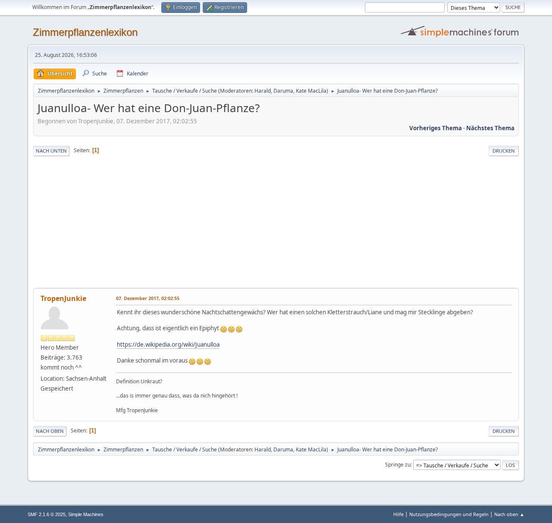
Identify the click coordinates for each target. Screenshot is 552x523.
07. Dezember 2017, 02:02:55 (147, 298)
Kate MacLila (311, 90)
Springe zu (398, 464)
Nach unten (51, 150)
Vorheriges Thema (435, 128)
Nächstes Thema (490, 128)
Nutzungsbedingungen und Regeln (449, 514)
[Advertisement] (276, 223)
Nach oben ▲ (509, 514)
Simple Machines (86, 514)
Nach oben (50, 431)
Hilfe (398, 514)
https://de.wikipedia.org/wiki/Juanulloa (168, 344)
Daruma (283, 90)
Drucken (503, 150)
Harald (262, 90)
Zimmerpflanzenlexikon (85, 32)
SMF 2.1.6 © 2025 (47, 514)
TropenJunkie (63, 298)
